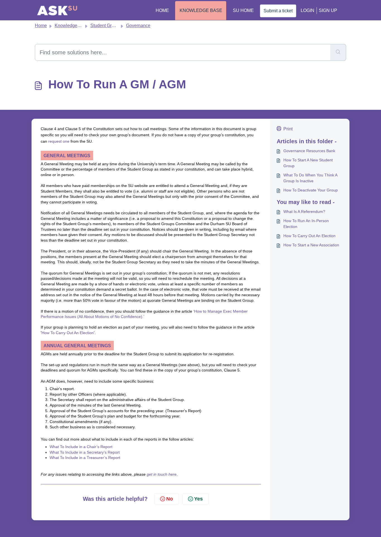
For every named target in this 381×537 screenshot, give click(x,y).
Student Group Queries (113, 25)
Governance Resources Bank (309, 151)
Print (288, 129)
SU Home (243, 10)
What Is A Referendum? (304, 211)
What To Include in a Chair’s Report (81, 446)
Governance (138, 25)
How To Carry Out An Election (68, 333)
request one (58, 141)
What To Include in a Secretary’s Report (85, 452)
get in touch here (162, 474)
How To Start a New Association (311, 245)
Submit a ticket (278, 10)
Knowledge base (201, 10)
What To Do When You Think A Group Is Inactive (310, 178)
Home (162, 10)
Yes (198, 499)
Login (307, 10)
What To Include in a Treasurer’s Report (85, 457)
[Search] (338, 52)
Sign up (328, 10)
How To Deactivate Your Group (310, 190)
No (169, 499)
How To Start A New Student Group (308, 163)
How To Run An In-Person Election (306, 223)
